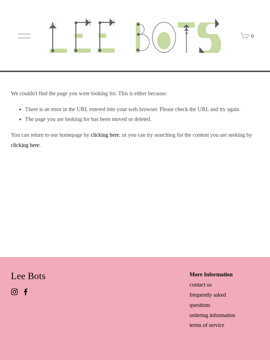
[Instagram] (14, 291)
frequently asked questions (207, 300)
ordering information (212, 315)
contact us (200, 285)
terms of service (206, 325)
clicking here (105, 135)
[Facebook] (25, 291)
